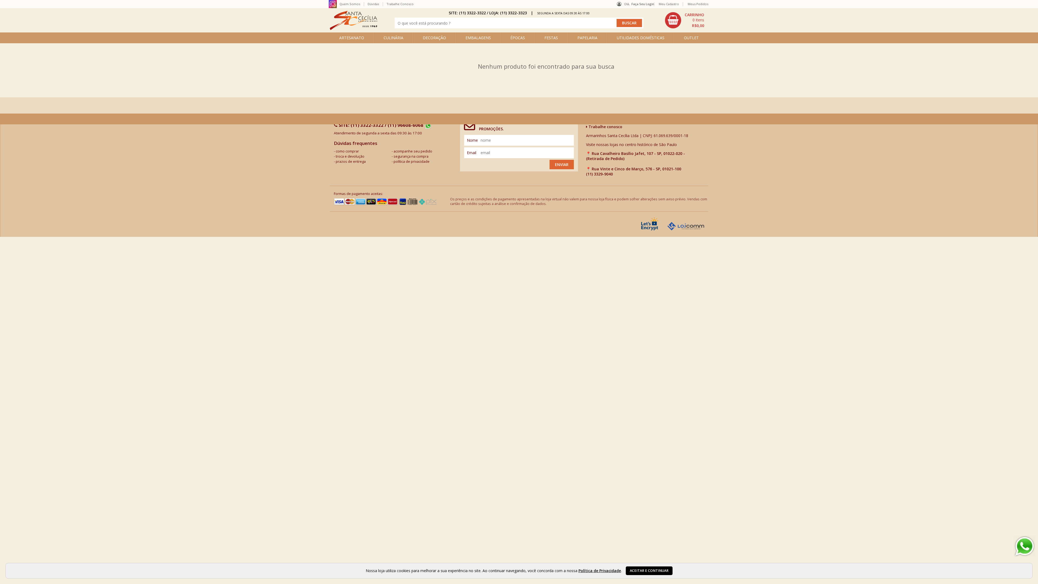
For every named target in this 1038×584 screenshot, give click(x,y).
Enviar (561, 164)
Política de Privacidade (599, 570)
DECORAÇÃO (434, 37)
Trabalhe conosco (604, 126)
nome (472, 140)
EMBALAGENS (478, 37)
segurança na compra (411, 156)
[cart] (685, 20)
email (471, 152)
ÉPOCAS (517, 37)
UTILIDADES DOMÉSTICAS (640, 37)
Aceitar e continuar (649, 570)
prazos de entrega (351, 161)
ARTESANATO (351, 37)
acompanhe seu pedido (413, 151)
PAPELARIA (587, 37)
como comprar (347, 151)
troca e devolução (350, 156)
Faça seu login (642, 4)
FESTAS (551, 37)
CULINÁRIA (393, 37)
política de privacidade (412, 161)
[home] (353, 28)
